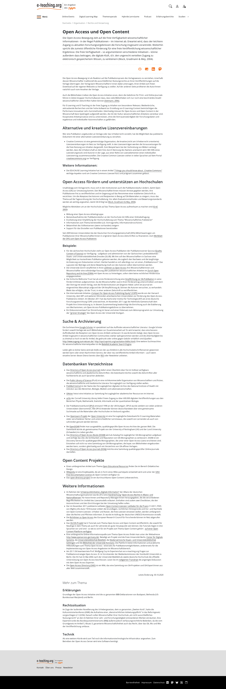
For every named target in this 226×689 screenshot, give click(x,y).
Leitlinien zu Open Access (115, 267)
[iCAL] (186, 682)
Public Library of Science (80, 380)
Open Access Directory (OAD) (83, 565)
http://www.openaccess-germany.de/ (82, 537)
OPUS (91, 406)
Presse (58, 667)
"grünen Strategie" (78, 313)
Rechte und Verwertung (98, 23)
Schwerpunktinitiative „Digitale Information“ (100, 492)
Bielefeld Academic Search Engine (116, 344)
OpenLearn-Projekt (78, 416)
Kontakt (40, 667)
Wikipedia (70, 472)
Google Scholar (86, 327)
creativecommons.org (76, 158)
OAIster (69, 393)
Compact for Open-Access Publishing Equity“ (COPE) (114, 293)
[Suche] (170, 6)
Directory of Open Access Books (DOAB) (87, 435)
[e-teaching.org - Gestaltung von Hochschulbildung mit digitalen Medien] (56, 5)
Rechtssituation (74, 605)
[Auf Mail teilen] (146, 69)
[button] (49, 17)
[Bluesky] (177, 682)
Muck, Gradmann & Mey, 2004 (122, 202)
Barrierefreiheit (133, 682)
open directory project (80, 477)
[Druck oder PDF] (140, 69)
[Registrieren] (184, 6)
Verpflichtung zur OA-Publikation (139, 279)
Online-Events (68, 16)
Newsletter (68, 667)
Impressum (146, 682)
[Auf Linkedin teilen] (153, 69)
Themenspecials (110, 16)
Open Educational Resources (115, 466)
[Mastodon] (172, 682)
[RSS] (181, 682)
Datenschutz (159, 682)
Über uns (49, 667)
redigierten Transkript (128, 559)
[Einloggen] (177, 6)
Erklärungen (72, 590)
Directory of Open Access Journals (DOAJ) (88, 449)
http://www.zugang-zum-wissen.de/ (78, 341)
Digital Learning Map (88, 16)
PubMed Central (73, 386)
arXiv (68, 398)
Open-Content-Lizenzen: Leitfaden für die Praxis (127, 506)
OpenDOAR (75, 426)
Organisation (79, 23)
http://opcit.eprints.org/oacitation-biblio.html (115, 341)
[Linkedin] (167, 682)
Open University (98, 416)
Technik (68, 634)
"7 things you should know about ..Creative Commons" (138, 170)
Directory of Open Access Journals (85, 370)
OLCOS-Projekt (76, 523)
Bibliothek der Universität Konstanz (98, 543)
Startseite (66, 23)
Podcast (147, 16)
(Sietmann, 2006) (111, 100)
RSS (102, 355)
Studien (182, 16)
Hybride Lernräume (130, 16)
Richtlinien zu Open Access (81, 517)
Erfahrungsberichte (165, 16)
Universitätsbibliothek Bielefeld (92, 540)
